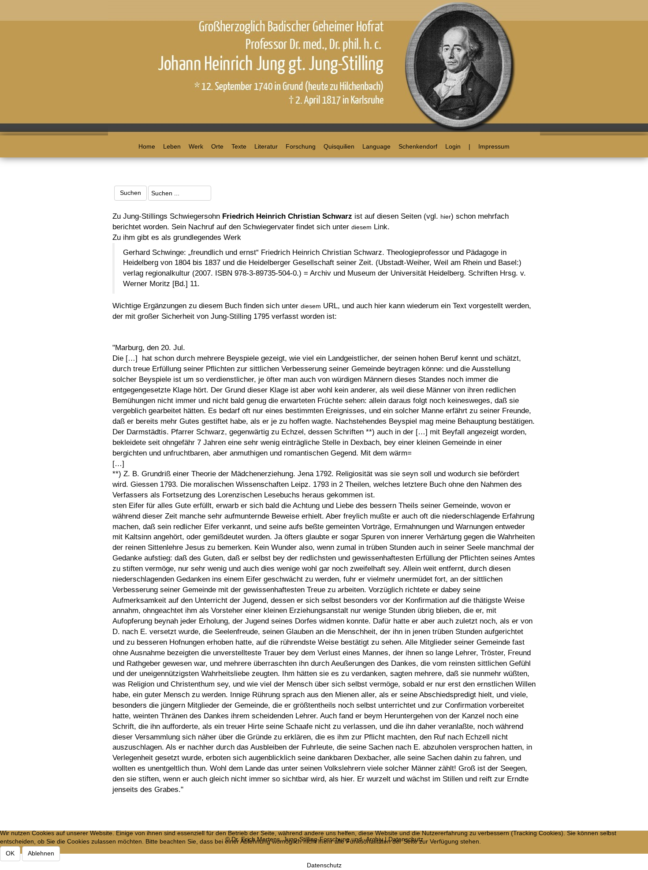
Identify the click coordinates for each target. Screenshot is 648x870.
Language (376, 146)
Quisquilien (339, 146)
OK (10, 853)
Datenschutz (324, 865)
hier (445, 216)
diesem (361, 227)
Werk (196, 146)
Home (146, 146)
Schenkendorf (417, 146)
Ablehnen (41, 853)
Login (453, 146)
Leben (172, 146)
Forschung (301, 146)
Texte (238, 146)
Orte (217, 146)
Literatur (266, 146)
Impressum (494, 146)
